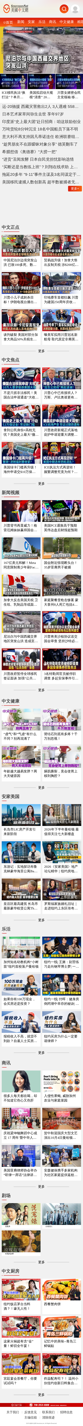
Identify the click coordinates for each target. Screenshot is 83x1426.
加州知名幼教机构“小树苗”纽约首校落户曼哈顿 (21, 964)
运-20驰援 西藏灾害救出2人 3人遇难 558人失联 (41, 106)
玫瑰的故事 (9, 1254)
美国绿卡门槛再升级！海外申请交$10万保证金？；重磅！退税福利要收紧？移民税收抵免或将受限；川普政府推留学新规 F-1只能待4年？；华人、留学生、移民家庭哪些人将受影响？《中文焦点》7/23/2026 (21, 470)
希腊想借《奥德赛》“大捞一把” (29, 152)
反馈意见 (30, 1412)
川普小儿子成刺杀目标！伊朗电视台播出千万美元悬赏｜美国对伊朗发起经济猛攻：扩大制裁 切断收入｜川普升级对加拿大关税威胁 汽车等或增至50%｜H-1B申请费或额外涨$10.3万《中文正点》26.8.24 (21, 300)
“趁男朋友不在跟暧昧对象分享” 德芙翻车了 (40, 144)
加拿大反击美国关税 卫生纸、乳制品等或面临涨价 (21, 602)
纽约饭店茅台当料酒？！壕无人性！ (17, 1306)
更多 (75, 188)
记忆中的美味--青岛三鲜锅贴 (60, 1344)
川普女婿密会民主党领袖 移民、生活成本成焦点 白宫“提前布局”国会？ (69, 95)
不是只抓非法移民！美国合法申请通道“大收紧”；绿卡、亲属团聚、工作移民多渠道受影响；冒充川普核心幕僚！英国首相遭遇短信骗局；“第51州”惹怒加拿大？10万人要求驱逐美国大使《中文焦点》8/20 (21, 395)
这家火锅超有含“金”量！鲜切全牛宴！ (18, 1344)
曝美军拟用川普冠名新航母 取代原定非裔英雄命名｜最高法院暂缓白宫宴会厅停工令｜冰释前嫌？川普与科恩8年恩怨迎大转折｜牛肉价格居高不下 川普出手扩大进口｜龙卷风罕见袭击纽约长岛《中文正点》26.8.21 (61, 337)
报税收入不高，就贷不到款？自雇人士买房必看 (20, 1039)
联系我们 (48, 1412)
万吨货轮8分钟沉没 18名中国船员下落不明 (40, 129)
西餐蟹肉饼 (52, 1304)
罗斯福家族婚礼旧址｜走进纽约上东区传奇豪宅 (61, 906)
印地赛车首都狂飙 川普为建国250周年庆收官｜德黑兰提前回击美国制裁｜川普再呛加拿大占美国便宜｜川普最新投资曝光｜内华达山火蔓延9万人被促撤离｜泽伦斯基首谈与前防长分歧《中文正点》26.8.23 (61, 300)
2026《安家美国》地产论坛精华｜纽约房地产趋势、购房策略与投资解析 (61, 869)
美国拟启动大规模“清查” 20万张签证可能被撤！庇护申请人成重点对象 (41, 95)
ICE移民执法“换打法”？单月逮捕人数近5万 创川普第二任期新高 (13, 95)
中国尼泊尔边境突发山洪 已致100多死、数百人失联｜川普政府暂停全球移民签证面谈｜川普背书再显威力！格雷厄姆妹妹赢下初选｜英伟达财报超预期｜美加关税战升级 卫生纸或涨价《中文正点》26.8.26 (21, 262)
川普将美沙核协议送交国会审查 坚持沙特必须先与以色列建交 (61, 639)
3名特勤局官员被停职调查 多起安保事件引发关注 (61, 676)
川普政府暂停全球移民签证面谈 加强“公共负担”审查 (20, 676)
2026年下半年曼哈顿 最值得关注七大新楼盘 (61, 832)
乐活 (41, 22)
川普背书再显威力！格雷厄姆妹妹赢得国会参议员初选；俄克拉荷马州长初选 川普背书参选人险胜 (21, 528)
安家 (31, 22)
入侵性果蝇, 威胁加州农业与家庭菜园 (60, 1098)
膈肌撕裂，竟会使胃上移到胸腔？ (60, 773)
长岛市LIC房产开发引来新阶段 (20, 832)
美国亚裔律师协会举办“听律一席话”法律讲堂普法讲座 (20, 1173)
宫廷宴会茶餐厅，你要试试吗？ (20, 1381)
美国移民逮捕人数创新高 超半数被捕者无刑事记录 (41, 182)
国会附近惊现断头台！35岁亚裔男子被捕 (60, 565)
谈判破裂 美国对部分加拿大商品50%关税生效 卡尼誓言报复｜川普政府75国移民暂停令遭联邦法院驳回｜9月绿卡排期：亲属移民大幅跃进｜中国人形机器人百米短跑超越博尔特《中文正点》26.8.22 (21, 337)
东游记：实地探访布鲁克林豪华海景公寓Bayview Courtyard (21, 869)
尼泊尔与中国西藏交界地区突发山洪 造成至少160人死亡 (21, 639)
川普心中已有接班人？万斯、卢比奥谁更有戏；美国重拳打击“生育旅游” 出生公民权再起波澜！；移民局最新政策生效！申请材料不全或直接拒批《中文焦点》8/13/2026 (61, 395)
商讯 (52, 22)
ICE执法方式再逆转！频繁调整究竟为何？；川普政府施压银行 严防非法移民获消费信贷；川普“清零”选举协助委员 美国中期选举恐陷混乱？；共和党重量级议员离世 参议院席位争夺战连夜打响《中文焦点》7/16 (61, 470)
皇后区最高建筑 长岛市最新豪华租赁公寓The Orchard (21, 906)
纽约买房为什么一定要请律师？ (60, 1039)
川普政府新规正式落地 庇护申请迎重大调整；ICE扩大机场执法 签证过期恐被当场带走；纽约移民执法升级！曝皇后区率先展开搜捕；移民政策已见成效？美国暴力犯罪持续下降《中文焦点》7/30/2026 (61, 432)
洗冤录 (7, 1226)
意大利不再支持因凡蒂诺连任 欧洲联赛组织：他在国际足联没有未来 (41, 136)
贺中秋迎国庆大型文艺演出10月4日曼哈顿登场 (60, 1135)
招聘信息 (66, 1412)
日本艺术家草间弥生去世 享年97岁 (33, 114)
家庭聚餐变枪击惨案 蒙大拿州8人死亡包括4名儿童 (61, 602)
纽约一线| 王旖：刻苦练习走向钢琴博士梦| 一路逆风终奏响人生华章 (61, 964)
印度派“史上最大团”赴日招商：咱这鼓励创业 (41, 121)
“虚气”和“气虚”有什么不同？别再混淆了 (20, 736)
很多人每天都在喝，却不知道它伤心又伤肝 (20, 1098)
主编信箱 (30, 1417)
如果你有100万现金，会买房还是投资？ (20, 1001)
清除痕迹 (48, 1417)
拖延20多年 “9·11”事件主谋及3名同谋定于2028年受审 (41, 174)
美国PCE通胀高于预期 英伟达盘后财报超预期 (60, 528)
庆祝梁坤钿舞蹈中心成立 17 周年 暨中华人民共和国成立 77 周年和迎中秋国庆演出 (20, 1135)
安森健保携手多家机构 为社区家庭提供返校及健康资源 (60, 1173)
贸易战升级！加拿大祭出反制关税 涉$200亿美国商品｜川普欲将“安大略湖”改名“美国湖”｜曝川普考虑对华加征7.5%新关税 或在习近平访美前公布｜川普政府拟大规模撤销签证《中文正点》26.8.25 (61, 262)
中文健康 (67, 22)
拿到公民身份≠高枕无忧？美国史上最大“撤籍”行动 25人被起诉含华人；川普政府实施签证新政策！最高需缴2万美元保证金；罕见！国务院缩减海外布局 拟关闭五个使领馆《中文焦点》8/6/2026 (21, 432)
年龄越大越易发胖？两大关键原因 (20, 773)
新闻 (20, 22)
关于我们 (12, 1412)
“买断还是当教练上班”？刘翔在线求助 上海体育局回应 (41, 167)
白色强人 (49, 1226)
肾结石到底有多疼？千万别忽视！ (60, 736)
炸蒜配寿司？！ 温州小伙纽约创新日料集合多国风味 (61, 1381)
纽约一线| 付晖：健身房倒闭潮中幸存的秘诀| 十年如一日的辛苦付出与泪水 (61, 1001)
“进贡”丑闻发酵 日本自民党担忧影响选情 (38, 159)
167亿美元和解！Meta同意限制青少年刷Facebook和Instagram (21, 565)
